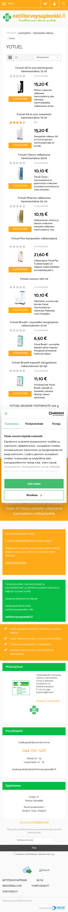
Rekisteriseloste (12, 886)
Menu (11, 4)
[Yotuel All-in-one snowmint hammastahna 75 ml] (20, 133)
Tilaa (34, 848)
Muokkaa (32, 495)
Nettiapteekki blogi (15, 562)
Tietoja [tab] (56, 423)
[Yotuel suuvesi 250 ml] (20, 298)
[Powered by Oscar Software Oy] (59, 908)
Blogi (40, 880)
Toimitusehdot (40, 886)
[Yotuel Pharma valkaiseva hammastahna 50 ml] (20, 217)
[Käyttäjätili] (54, 4)
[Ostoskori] (45, 4)
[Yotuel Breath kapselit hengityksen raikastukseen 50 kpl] (20, 382)
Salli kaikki (34, 483)
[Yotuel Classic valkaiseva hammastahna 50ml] (20, 174)
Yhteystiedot (10, 892)
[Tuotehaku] (63, 4)
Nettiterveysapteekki (14, 880)
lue (52, 854)
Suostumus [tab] (12, 423)
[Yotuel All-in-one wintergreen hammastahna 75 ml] (20, 87)
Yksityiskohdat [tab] (34, 423)
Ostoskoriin (20, 99)
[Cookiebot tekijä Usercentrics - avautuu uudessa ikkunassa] (49, 414)
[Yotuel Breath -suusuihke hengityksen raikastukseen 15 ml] (20, 341)
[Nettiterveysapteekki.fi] (34, 18)
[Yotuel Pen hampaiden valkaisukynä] (20, 257)
